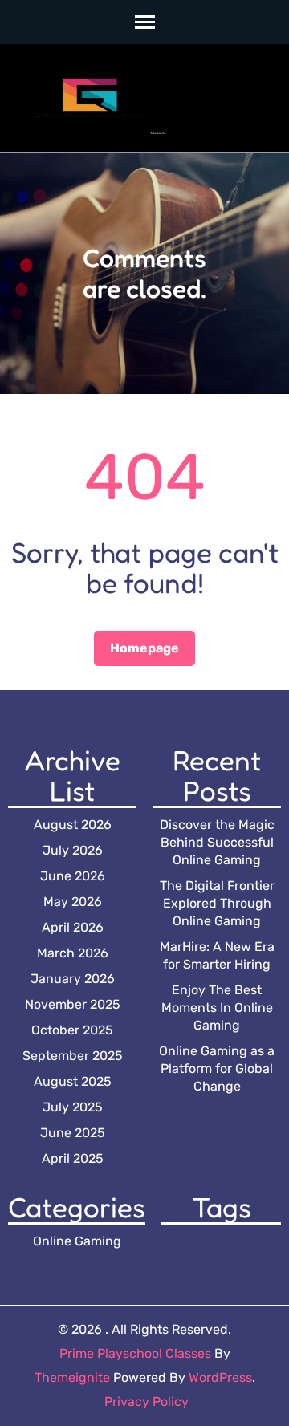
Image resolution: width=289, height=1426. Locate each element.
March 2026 (72, 953)
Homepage (144, 648)
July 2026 (73, 850)
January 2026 (73, 978)
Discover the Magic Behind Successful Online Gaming (217, 842)
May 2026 (72, 901)
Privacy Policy (146, 1401)
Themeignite (72, 1377)
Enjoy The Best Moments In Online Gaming (217, 1007)
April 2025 (73, 1158)
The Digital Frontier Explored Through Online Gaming (217, 903)
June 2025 (72, 1132)
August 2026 (73, 824)
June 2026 (72, 876)
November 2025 (72, 1004)
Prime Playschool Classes (135, 1353)
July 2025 (73, 1107)
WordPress (220, 1377)
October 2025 (72, 1030)
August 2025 (73, 1081)
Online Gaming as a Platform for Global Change (217, 1068)
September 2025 (72, 1055)
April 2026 (73, 927)
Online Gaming (77, 1241)
